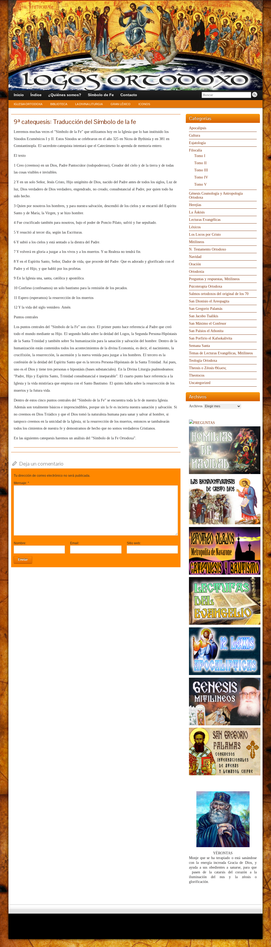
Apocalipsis (197, 128)
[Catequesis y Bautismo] (224, 573)
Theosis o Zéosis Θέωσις (207, 368)
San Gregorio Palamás (205, 309)
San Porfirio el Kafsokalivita (210, 338)
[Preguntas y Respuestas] (202, 423)
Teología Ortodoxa (203, 361)
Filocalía (195, 150)
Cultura (194, 135)
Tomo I (199, 156)
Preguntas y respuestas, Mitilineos (214, 279)
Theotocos (196, 375)
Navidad (195, 257)
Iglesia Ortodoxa (28, 104)
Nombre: (20, 543)
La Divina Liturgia (89, 104)
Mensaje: (21, 483)
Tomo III (201, 170)
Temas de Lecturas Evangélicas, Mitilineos (221, 353)
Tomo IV (201, 177)
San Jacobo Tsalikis (203, 316)
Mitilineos (196, 242)
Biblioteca (58, 104)
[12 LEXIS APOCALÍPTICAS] (224, 674)
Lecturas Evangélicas (204, 220)
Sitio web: (134, 543)
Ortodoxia (196, 272)
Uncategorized (199, 383)
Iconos (144, 104)
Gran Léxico (120, 104)
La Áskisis (197, 212)
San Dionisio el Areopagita (209, 301)
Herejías (195, 205)
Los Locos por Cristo (205, 234)
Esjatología (197, 143)
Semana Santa (199, 346)
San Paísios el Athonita (206, 331)
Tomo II (200, 163)
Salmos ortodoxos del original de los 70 (219, 294)
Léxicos (195, 227)
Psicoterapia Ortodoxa (205, 286)
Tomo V (200, 184)
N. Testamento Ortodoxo (207, 249)
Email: (74, 543)
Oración (195, 264)
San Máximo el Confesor (207, 323)
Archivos (195, 406)
